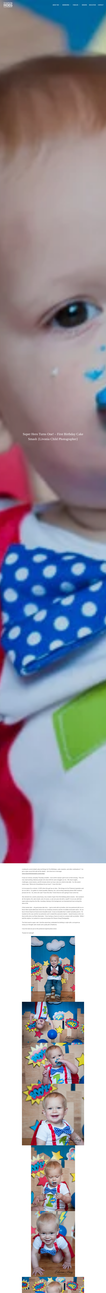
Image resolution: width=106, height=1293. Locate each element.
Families (75, 5)
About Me (56, 5)
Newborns (65, 5)
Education (92, 5)
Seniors (84, 5)
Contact (101, 5)
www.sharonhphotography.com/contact (33, 873)
